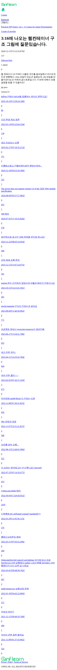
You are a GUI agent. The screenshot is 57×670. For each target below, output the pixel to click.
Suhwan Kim (6, 60)
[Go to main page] (28, 659)
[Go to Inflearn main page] (28, 4)
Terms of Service (21, 662)
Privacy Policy (7, 662)
